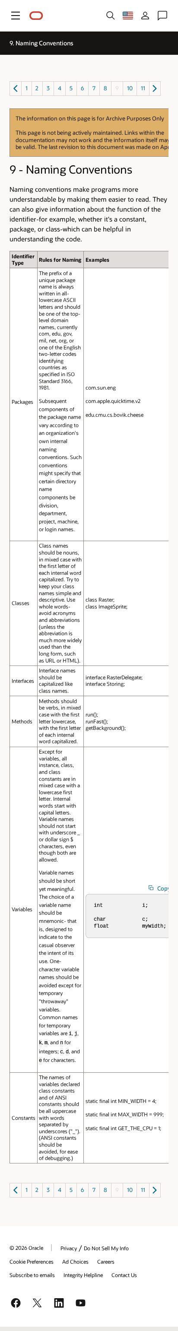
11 (143, 88)
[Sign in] (145, 15)
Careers (105, 1261)
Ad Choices (75, 1261)
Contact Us (124, 1274)
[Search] (110, 15)
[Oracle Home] (36, 16)
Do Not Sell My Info (106, 1248)
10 (130, 88)
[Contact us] (162, 15)
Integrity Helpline (83, 1274)
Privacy (68, 1248)
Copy (164, 888)
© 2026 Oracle (26, 1247)
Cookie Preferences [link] (32, 1261)
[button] (15, 15)
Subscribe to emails (32, 1274)
